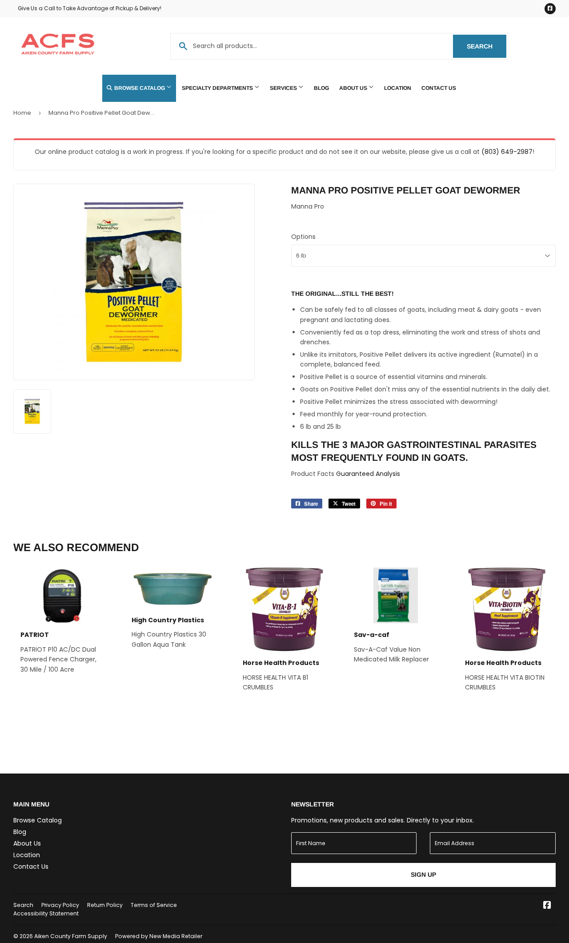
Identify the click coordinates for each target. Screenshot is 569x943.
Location (397, 88)
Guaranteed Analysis (368, 473)
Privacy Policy (60, 905)
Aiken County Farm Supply (70, 936)
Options (303, 236)
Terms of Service (154, 905)
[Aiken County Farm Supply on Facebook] (547, 906)
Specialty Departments (218, 88)
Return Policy (105, 905)
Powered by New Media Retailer (158, 936)
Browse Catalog (139, 88)
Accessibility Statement (46, 913)
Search (486, 46)
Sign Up (423, 874)
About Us (354, 88)
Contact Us (438, 88)
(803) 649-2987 (507, 151)
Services (284, 88)
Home (22, 113)
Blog (321, 88)
